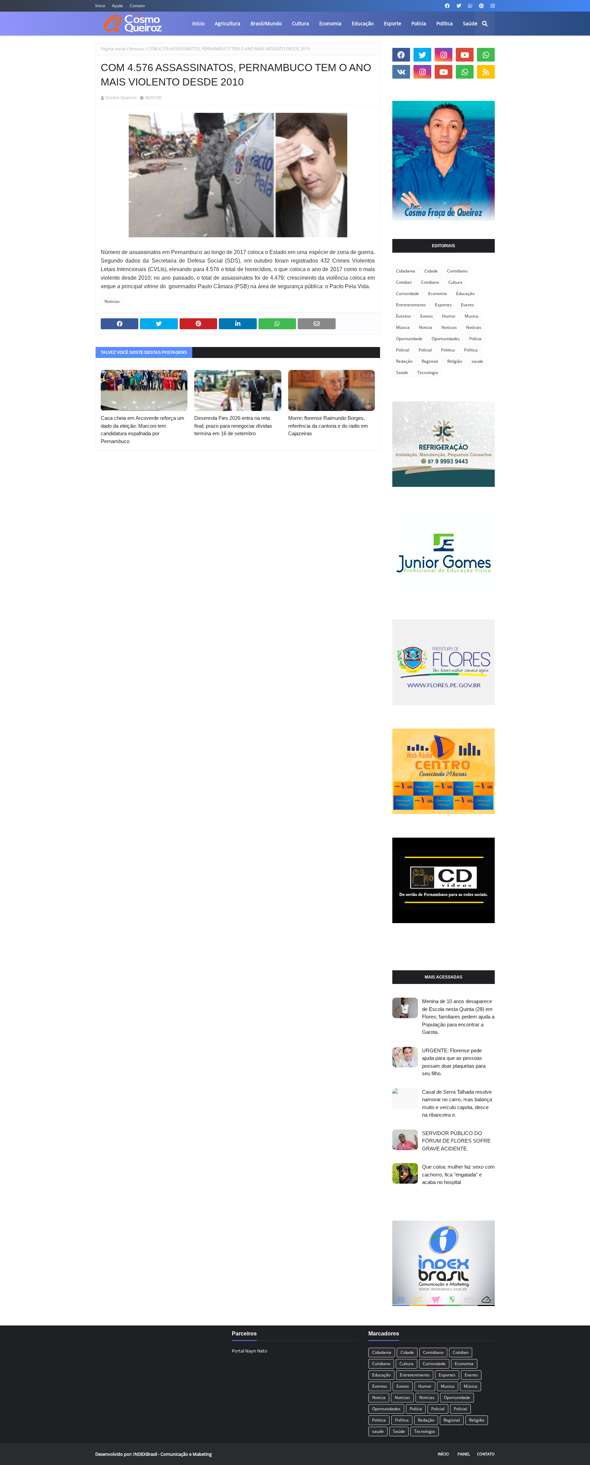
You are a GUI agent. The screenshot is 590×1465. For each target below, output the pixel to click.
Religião (454, 361)
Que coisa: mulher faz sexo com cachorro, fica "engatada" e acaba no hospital (458, 1174)
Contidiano (457, 271)
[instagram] (492, 6)
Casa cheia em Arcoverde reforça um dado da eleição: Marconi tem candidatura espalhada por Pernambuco (142, 429)
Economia (437, 293)
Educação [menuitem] (363, 23)
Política (471, 350)
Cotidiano (430, 282)
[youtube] (465, 55)
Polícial (425, 350)
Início (443, 1453)
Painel (464, 1453)
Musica (471, 316)
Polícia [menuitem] (418, 23)
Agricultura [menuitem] (227, 23)
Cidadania (405, 271)
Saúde (402, 372)
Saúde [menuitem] (470, 23)
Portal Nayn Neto (249, 1351)
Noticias (136, 49)
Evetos (426, 316)
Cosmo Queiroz (121, 97)
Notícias (473, 327)
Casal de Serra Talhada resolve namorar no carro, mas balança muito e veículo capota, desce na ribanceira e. (457, 1103)
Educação (465, 293)
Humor (448, 316)
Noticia (425, 327)
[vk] (401, 72)
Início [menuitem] (198, 23)
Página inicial (113, 49)
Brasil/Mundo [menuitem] (266, 23)
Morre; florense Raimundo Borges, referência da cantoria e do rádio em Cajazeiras (328, 425)
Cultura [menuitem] (300, 23)
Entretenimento (411, 305)
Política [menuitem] (444, 23)
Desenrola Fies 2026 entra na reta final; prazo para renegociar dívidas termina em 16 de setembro (233, 425)
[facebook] (447, 6)
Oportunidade (409, 339)
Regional (430, 361)
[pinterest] (481, 6)
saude (477, 361)
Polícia (475, 339)
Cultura (455, 282)
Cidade (431, 271)
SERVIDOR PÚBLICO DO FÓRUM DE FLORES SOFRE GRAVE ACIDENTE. (456, 1140)
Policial (402, 350)
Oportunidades (446, 339)
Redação (404, 361)
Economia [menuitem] (330, 23)
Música (403, 327)
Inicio (100, 6)
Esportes (443, 305)
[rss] (486, 72)
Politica (448, 350)
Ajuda (117, 6)
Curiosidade (407, 293)
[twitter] (459, 6)
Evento (467, 305)
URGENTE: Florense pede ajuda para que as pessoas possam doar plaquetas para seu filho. (454, 1062)
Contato (137, 6)
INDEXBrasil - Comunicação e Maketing (172, 1454)
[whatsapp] (470, 6)
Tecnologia (427, 372)
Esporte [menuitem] (392, 23)
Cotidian (404, 282)
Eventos (403, 316)
